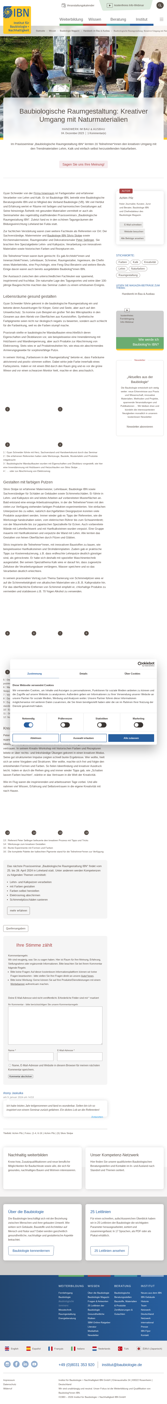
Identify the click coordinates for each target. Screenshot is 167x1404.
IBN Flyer (146, 1331)
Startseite (40, 31)
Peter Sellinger (85, 240)
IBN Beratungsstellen (109, 1179)
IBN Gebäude (148, 1297)
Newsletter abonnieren (140, 426)
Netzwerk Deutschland (147, 1311)
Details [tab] (84, 673)
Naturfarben (138, 268)
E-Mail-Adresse (66, 1050)
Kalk (135, 262)
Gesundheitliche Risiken (96, 1316)
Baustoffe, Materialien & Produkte (125, 1303)
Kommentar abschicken (20, 1076)
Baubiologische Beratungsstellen (123, 1295)
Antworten (97, 1117)
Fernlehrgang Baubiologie (66, 1295)
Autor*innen (87, 975)
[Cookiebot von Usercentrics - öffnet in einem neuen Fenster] (140, 664)
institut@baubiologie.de (122, 1364)
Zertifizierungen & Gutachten (123, 1311)
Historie (145, 1301)
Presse (144, 1326)
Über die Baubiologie (98, 1293)
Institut (141, 19)
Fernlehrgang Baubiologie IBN (34, 1179)
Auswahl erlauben (83, 738)
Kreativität (150, 262)
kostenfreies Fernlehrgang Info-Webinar (31, 1297)
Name (12, 1050)
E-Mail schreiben (133, 224)
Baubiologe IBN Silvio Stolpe (64, 235)
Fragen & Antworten (98, 1301)
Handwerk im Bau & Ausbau (96, 31)
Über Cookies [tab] (132, 673)
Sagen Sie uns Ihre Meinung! (83, 164)
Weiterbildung (71, 19)
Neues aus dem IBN (151, 1293)
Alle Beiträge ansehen (132, 238)
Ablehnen (35, 738)
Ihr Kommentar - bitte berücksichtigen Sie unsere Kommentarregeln (43, 1004)
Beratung (118, 19)
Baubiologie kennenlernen (31, 1250)
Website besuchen (133, 231)
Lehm (122, 268)
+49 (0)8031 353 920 (76, 1364)
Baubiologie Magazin (69, 31)
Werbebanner (17, 984)
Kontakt (145, 1335)
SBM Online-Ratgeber (99, 1322)
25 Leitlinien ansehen (109, 1250)
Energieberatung (67, 1318)
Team (144, 1305)
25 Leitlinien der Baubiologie (96, 1307)
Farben (123, 262)
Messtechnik (65, 1309)
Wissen (94, 19)
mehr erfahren (18, 910)
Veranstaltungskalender (80, 5)
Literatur (92, 1326)
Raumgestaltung (128, 275)
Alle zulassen (131, 738)
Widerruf (7, 1388)
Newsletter (93, 1335)
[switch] (65, 725)
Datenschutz (9, 1384)
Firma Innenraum (44, 193)
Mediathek (93, 1331)
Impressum (9, 1380)
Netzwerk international (147, 1320)
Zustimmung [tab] (34, 673)
